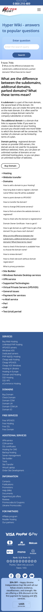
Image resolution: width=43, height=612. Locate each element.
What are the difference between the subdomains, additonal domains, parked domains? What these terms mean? (19, 238)
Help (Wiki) (7, 490)
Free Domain (8, 429)
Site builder (7, 458)
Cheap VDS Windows (11, 365)
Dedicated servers (10, 353)
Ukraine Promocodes (11, 505)
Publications (7, 484)
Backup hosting (9, 452)
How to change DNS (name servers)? (18, 206)
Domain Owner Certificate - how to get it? (20, 223)
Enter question (21, 40)
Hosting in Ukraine (10, 368)
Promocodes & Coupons (13, 502)
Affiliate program (9, 516)
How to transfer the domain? (15, 202)
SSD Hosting (7, 377)
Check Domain (8, 397)
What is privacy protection (14, 266)
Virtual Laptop (8, 467)
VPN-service (7, 440)
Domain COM (8, 400)
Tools (4, 461)
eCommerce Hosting (11, 383)
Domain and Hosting (11, 374)
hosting (25, 595)
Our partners (8, 522)
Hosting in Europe (10, 371)
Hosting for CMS (9, 449)
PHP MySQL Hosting (11, 356)
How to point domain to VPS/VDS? (17, 197)
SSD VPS (6, 380)
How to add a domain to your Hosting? (19, 185)
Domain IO (7, 409)
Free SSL (6, 426)
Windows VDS (8, 350)
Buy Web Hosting (10, 341)
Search (21, 55)
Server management (11, 455)
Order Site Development (13, 470)
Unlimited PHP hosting (12, 344)
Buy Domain (10, 166)
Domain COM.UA (10, 406)
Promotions (7, 487)
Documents (7, 493)
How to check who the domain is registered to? (22, 219)
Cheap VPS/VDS (9, 362)
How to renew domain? (12, 254)
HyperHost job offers (11, 496)
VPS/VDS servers (9, 347)
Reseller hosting (9, 519)
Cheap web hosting (11, 359)
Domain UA (7, 403)
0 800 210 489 (21, 3)
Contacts (6, 481)
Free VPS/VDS (8, 420)
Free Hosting (8, 423)
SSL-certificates (9, 446)
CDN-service (7, 443)
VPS (35, 595)
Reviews (5, 499)
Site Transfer (7, 464)
